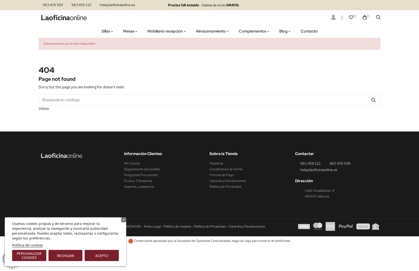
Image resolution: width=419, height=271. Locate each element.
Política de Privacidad (225, 186)
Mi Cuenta (132, 163)
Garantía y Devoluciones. (247, 226)
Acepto (101, 255)
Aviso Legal (152, 226)
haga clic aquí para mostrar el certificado (261, 241)
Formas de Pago (222, 175)
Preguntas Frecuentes (141, 175)
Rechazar (65, 255)
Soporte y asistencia (139, 186)
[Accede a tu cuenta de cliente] (333, 17)
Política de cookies (27, 245)
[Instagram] (334, 5)
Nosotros (216, 163)
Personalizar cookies (29, 255)
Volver (44, 108)
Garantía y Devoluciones (228, 181)
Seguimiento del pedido (142, 169)
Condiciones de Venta (226, 169)
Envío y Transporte (138, 181)
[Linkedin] (343, 5)
